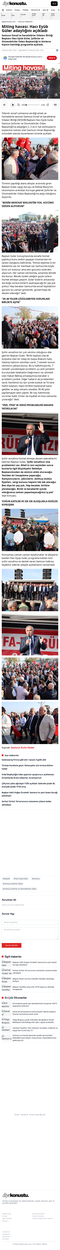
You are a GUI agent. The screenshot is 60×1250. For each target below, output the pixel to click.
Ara (54, 3)
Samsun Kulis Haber (22, 747)
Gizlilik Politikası (38, 1214)
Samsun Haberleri (25, 22)
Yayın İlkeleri (7, 1218)
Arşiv (53, 10)
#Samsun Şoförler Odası (13, 883)
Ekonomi (35, 10)
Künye (4, 1216)
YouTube (5, 1239)
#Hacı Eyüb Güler (21, 878)
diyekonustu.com (8, 22)
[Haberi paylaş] (5, 105)
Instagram (6, 1234)
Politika (25, 10)
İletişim (5, 1221)
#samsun (36, 878)
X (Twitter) (6, 1232)
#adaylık (6, 878)
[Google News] (57, 50)
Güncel (9, 10)
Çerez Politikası (38, 1216)
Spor (45, 10)
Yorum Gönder (11, 945)
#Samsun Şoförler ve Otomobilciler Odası (19, 889)
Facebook (6, 1236)
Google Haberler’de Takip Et (42, 1218)
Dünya (17, 10)
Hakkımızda (6, 1214)
